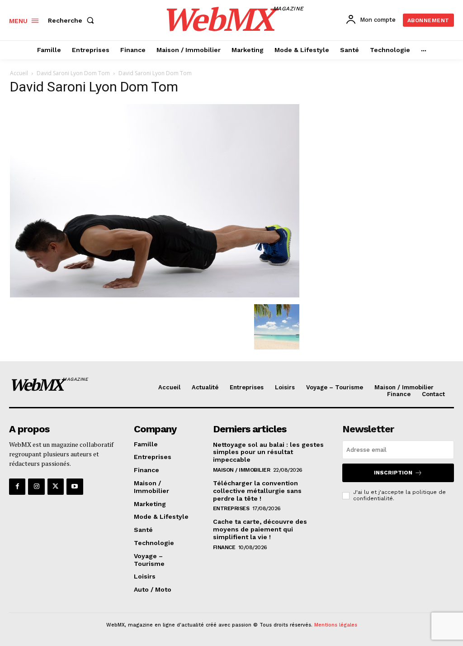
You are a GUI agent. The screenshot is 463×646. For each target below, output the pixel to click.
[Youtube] (74, 487)
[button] (73, 20)
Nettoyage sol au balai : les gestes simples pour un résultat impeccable (268, 452)
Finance (224, 547)
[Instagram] (36, 487)
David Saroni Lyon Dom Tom (73, 73)
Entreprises (231, 508)
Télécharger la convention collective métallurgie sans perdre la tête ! (257, 490)
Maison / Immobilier (241, 470)
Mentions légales (335, 625)
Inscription (393, 472)
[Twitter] (55, 487)
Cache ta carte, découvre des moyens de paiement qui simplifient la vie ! (260, 529)
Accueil (19, 73)
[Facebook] (17, 487)
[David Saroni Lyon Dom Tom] (154, 295)
